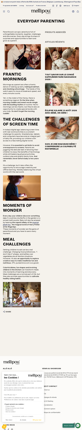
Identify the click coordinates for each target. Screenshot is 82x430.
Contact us (46, 390)
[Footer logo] (11, 362)
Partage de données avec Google (15, 408)
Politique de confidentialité (51, 412)
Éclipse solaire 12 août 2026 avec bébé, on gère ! (61, 111)
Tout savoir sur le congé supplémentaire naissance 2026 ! (60, 77)
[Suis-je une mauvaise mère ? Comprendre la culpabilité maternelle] (62, 128)
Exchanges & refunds (49, 397)
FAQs (44, 394)
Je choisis (23, 420)
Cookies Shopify (10, 406)
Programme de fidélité (10, 5)
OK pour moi (37, 420)
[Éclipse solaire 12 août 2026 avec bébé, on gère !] (62, 94)
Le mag (21, 5)
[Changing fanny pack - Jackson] (22, 56)
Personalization (47, 405)
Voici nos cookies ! (11, 411)
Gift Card (67, 5)
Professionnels (41, 5)
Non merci (9, 420)
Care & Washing (47, 401)
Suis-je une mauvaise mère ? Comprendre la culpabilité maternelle (60, 146)
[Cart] (78, 11)
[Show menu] (4, 11)
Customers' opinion (48, 409)
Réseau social (9, 410)
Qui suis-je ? (30, 5)
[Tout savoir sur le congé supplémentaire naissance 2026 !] (62, 58)
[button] (4, 426)
